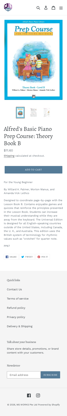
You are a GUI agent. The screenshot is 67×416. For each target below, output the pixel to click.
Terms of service (18, 298)
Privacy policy (16, 317)
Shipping (9, 155)
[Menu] (61, 7)
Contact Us (14, 289)
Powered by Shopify (49, 404)
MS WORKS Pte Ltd (26, 404)
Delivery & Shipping (19, 326)
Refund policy (16, 307)
